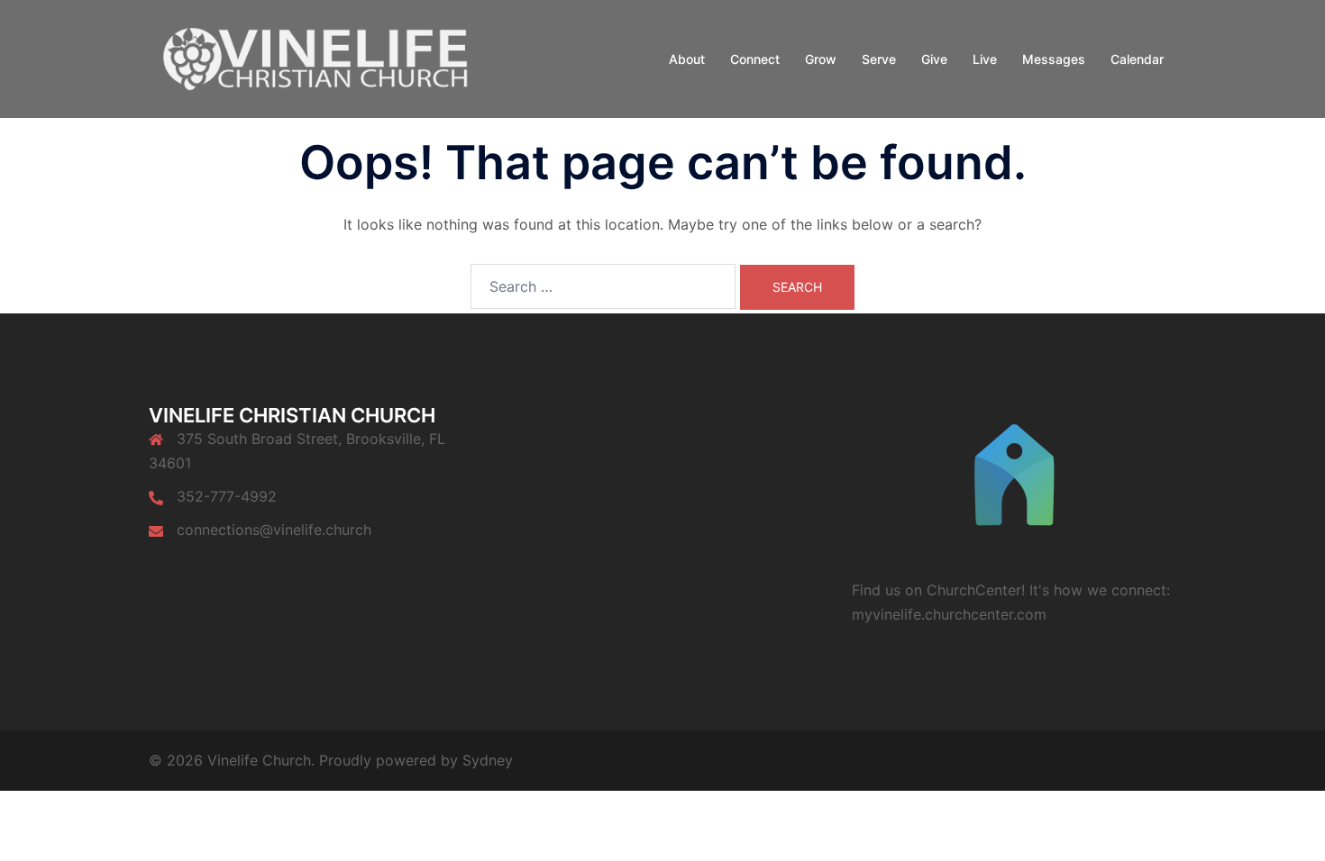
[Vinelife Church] (311, 58)
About (687, 59)
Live (985, 59)
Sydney (487, 760)
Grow (820, 59)
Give (934, 59)
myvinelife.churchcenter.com (949, 614)
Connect (755, 59)
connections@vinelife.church (274, 530)
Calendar (1137, 59)
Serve (879, 59)
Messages (1053, 59)
